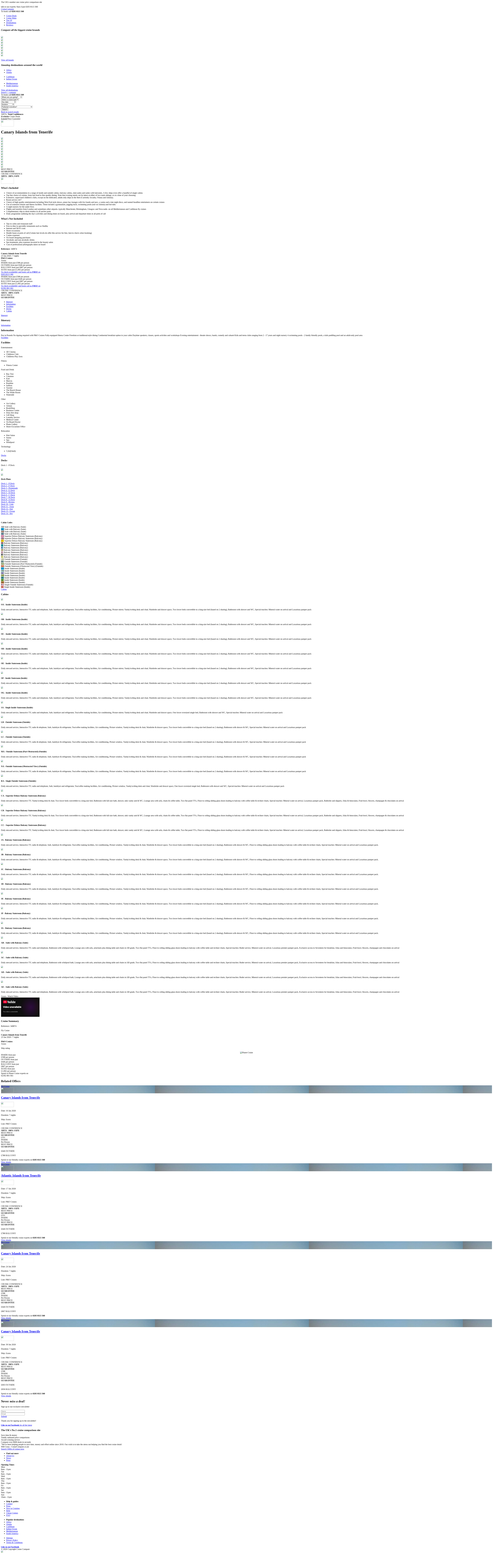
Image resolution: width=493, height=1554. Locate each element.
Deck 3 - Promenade (9, 488)
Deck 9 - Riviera (8, 502)
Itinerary (9, 302)
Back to (10, 112)
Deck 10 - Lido (7, 504)
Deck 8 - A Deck (8, 500)
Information (11, 304)
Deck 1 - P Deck (8, 483)
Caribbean (10, 77)
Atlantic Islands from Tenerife (21, 1175)
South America (12, 86)
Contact (9, 1504)
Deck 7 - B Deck (8, 497)
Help (8, 1511)
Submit (4, 1416)
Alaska (9, 72)
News (8, 1458)
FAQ (8, 1515)
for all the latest (16, 1425)
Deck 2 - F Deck (8, 486)
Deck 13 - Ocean (8, 511)
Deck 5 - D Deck (8, 493)
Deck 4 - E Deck (8, 490)
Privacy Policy (12, 1540)
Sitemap (9, 1538)
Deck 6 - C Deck (8, 495)
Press (8, 1460)
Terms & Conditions (14, 1542)
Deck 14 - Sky (7, 513)
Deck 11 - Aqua (7, 507)
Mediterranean (12, 83)
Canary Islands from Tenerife (20, 1097)
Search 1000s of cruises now (12, 1449)
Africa (8, 70)
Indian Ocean (11, 79)
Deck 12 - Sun (7, 509)
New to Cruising (13, 1508)
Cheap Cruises (12, 1513)
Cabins (9, 311)
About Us (10, 1456)
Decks (8, 309)
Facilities (9, 306)
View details (6, 1162)
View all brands (7, 60)
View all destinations (9, 90)
